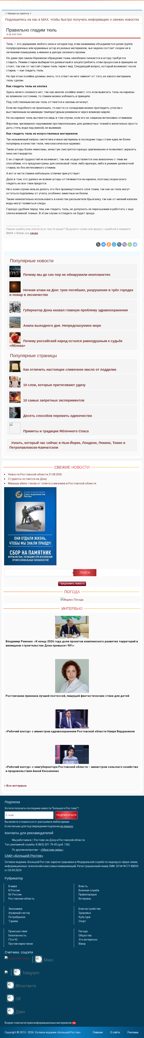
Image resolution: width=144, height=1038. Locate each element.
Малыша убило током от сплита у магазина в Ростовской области (52, 483)
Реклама (133, 1032)
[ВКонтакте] (103, 244)
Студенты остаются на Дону (27, 479)
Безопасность (17, 935)
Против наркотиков (20, 943)
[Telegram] (135, 244)
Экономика (15, 908)
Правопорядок (88, 894)
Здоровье (85, 912)
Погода (83, 931)
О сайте (115, 1032)
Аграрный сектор (19, 912)
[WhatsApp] (130, 244)
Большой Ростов (68, 1032)
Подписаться (66, 814)
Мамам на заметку (18, 13)
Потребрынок (16, 917)
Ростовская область (21, 898)
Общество (85, 935)
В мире (12, 886)
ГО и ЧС (13, 939)
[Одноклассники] (108, 244)
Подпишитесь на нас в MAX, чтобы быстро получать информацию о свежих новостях (72, 19)
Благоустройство (90, 908)
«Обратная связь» (51, 849)
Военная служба (89, 890)
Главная (98, 1032)
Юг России (15, 894)
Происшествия (17, 931)
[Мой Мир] (114, 244)
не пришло (66, 826)
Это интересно (88, 939)
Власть (83, 886)
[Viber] (124, 244)
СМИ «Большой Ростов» (24, 856)
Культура (84, 917)
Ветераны (85, 898)
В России (14, 890)
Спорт (82, 921)
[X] (98, 244)
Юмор (82, 943)
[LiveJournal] (119, 244)
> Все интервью (15, 785)
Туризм (13, 921)
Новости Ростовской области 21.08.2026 (35, 474)
